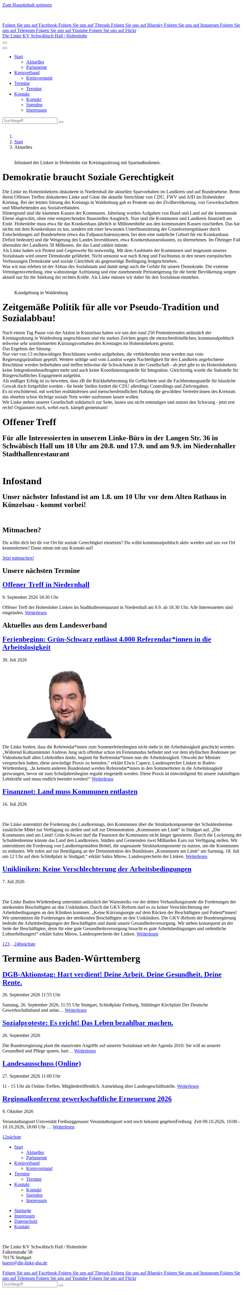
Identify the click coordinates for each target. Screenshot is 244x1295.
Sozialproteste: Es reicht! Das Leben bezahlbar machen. (87, 1023)
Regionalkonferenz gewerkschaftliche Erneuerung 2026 (87, 1099)
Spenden (34, 104)
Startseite (22, 1210)
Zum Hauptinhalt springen (27, 4)
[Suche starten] (61, 122)
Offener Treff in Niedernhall (46, 584)
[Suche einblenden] (4, 43)
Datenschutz (25, 1221)
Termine (22, 83)
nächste (28, 943)
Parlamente (36, 67)
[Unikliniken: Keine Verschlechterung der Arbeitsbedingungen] (122, 892)
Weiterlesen (36, 612)
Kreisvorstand (39, 77)
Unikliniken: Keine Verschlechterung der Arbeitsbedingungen (96, 869)
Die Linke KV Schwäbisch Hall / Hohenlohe (44, 35)
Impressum (36, 110)
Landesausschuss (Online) (41, 1063)
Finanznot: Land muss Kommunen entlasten (69, 791)
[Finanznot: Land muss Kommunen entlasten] (122, 814)
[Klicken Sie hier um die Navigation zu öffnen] (4, 48)
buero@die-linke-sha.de (24, 1262)
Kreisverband (27, 72)
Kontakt (21, 93)
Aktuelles (35, 61)
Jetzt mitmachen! (18, 558)
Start (18, 56)
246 (17, 943)
